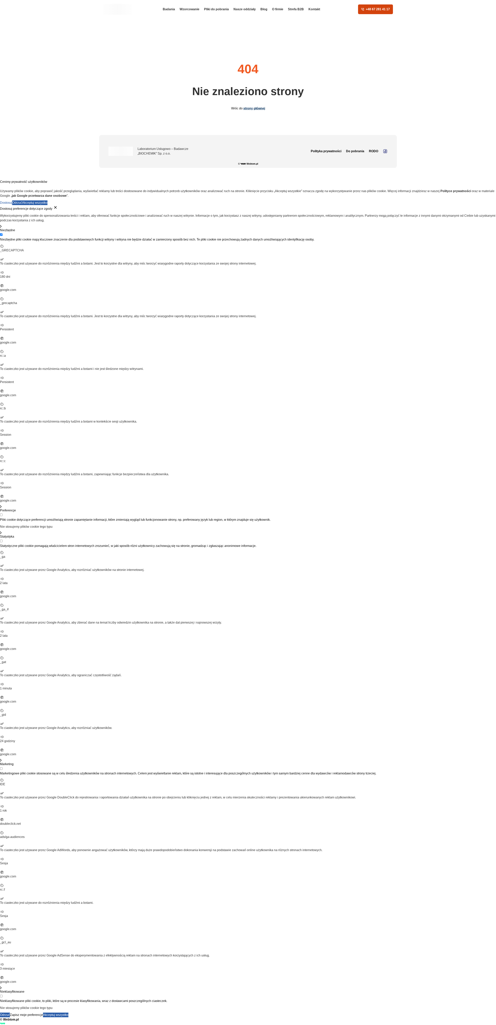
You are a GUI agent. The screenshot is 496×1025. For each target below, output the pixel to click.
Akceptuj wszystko (34, 202)
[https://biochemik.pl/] (385, 151)
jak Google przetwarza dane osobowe (39, 195)
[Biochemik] (117, 9)
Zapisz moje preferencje (26, 1014)
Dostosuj (6, 202)
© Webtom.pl (248, 163)
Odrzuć (17, 202)
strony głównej (254, 108)
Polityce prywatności (455, 191)
